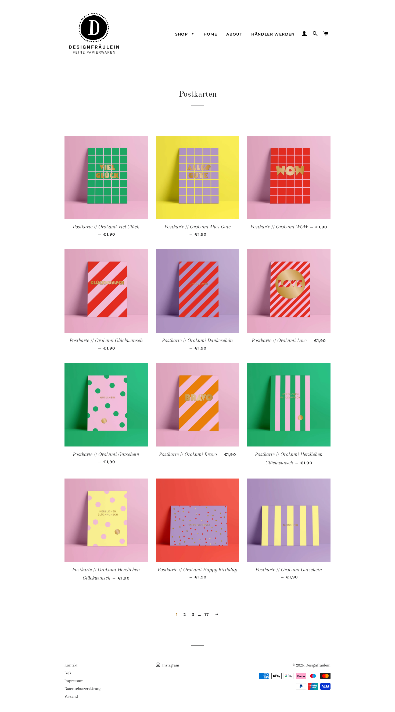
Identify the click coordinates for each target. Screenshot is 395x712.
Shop (182, 34)
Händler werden (273, 34)
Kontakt (70, 665)
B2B (67, 673)
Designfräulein (318, 665)
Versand (71, 696)
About (234, 34)
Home (210, 34)
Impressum (74, 680)
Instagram (170, 665)
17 (206, 614)
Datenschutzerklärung (82, 688)
